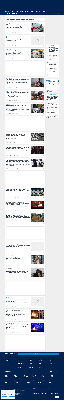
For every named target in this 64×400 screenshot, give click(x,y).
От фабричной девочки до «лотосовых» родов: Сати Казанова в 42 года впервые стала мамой (18, 38)
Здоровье (19, 367)
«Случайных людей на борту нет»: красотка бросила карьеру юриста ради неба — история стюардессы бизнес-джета (17, 52)
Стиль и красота (51, 359)
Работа (40, 363)
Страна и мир (51, 360)
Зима (30, 357)
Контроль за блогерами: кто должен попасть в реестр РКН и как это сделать (18, 257)
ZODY (39, 11)
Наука (30, 364)
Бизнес (19, 359)
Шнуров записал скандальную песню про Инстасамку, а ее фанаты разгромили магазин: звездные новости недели (18, 245)
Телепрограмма (20, 11)
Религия (40, 366)
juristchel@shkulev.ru (24, 390)
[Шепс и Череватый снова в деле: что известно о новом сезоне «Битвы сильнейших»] (37, 150)
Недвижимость (7, 11)
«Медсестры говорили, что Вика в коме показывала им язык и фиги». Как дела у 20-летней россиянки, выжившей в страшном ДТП (18, 216)
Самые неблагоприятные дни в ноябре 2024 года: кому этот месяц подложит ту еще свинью (17, 326)
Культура (30, 360)
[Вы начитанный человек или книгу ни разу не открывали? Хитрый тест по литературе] (37, 82)
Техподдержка (7, 359)
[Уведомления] (56, 13)
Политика (40, 360)
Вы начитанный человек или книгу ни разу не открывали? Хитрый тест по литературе (17, 80)
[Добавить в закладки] (43, 32)
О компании (7, 360)
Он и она (40, 357)
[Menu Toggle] (5, 13)
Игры (42, 11)
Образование (31, 367)
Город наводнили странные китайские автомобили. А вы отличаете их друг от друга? (17, 190)
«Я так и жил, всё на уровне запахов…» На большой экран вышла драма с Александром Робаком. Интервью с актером (17, 203)
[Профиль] (58, 13)
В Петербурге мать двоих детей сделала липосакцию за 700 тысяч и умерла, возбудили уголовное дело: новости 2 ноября (18, 26)
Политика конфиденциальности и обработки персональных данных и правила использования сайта (45, 393)
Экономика (50, 363)
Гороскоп (28, 11)
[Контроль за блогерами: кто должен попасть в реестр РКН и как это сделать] (37, 259)
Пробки (37, 11)
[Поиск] (54, 13)
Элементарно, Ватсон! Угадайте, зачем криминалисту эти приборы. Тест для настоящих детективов (15, 136)
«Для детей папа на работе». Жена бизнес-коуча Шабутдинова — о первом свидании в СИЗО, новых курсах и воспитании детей (17, 271)
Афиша (25, 11)
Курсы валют (33, 11)
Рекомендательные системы (36, 392)
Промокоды (45, 11)
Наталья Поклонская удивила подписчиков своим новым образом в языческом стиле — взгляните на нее (17, 300)
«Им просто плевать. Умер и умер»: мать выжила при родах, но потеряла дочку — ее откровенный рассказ (17, 107)
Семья (40, 367)
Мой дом (30, 363)
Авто (18, 357)
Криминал (30, 359)
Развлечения (41, 364)
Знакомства (13, 11)
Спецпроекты (51, 364)
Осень (40, 359)
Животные (19, 366)
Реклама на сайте (7, 357)
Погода (16, 11)
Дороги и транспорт (21, 363)
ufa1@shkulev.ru (15, 389)
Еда (18, 364)
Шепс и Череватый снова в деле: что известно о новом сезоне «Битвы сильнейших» (18, 148)
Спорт (50, 357)
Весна (18, 360)
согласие (5, 394)
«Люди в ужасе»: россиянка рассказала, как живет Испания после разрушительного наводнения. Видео (17, 94)
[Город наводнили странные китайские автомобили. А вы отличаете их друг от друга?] (37, 192)
